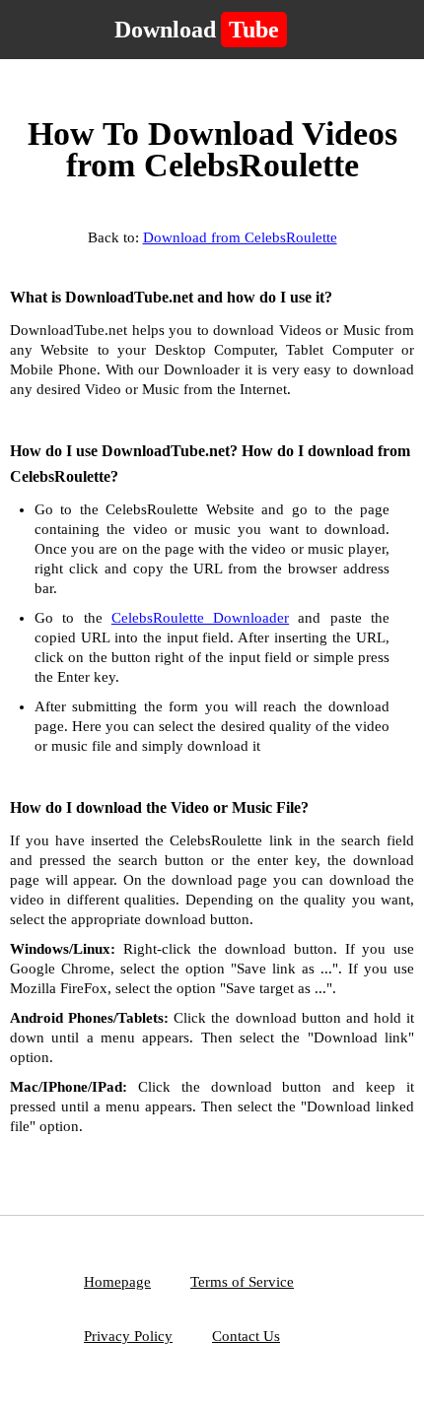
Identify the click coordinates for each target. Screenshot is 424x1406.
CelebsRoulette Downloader (200, 618)
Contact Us (246, 1336)
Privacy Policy (128, 1336)
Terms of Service (242, 1282)
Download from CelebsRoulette (240, 237)
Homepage (117, 1282)
